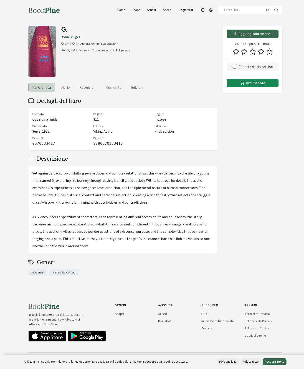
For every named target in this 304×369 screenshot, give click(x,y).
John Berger (70, 37)
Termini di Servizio (257, 313)
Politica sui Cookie (257, 328)
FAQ (204, 313)
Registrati (186, 10)
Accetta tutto (274, 361)
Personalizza (228, 361)
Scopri (136, 10)
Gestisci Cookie (255, 335)
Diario (65, 87)
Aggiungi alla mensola (255, 33)
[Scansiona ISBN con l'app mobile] (268, 10)
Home (121, 10)
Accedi (167, 10)
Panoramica (41, 87)
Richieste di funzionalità (217, 321)
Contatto (207, 328)
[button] (203, 10)
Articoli (152, 10)
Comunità (114, 87)
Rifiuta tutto (251, 361)
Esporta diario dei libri (255, 66)
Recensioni (87, 87)
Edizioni (137, 87)
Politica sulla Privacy (258, 321)
